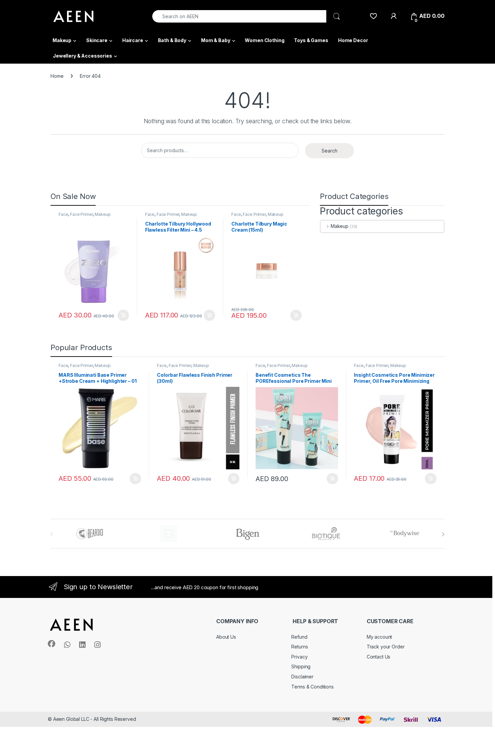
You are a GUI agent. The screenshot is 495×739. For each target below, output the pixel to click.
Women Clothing (264, 40)
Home (57, 76)
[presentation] (442, 534)
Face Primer (81, 214)
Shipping (300, 666)
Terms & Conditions (312, 687)
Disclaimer (302, 676)
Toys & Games (311, 40)
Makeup (62, 40)
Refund (299, 637)
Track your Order (386, 646)
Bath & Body (172, 40)
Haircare (132, 40)
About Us (226, 637)
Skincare (96, 40)
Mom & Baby (215, 40)
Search (329, 151)
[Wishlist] (373, 16)
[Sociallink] (51, 643)
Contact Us (379, 657)
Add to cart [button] (123, 315)
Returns (299, 646)
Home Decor (353, 40)
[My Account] (393, 16)
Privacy (299, 657)
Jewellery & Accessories (82, 56)
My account (379, 637)
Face (63, 214)
